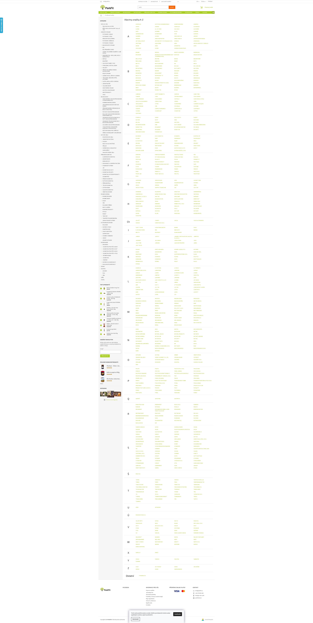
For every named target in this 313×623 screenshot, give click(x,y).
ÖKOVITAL (176, 362)
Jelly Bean (157, 240)
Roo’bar (196, 418)
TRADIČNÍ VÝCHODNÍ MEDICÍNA (110, 218)
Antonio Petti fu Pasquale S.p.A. (163, 41)
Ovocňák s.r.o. (198, 360)
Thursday (177, 489)
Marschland (177, 306)
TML (195, 492)
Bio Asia (176, 66)
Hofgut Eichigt (198, 206)
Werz (195, 539)
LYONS (156, 294)
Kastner (196, 249)
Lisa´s (156, 285)
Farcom (138, 157)
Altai (175, 34)
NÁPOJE (104, 59)
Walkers (157, 537)
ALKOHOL (103, 269)
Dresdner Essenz (140, 132)
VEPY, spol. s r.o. (198, 523)
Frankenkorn (158, 169)
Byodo (176, 90)
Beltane (157, 59)
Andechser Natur (159, 38)
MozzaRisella (197, 318)
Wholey (138, 544)
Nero (195, 341)
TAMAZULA (157, 480)
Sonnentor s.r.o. (140, 456)
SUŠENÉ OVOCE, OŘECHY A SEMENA (111, 76)
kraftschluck (197, 259)
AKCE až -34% (104, 24)
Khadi (175, 252)
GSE (175, 187)
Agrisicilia (177, 26)
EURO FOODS (197, 146)
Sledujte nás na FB (199, 595)
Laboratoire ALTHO (141, 270)
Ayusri (156, 48)
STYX (175, 463)
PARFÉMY (105, 260)
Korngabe (138, 259)
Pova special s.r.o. (160, 383)
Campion (176, 94)
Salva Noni (138, 432)
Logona (138, 287)
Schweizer (177, 446)
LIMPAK (176, 282)
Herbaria (157, 204)
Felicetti (157, 159)
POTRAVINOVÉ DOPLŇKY (107, 222)
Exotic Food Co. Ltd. (179, 148)
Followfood (177, 166)
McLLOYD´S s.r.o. (178, 308)
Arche (137, 46)
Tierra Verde (197, 489)
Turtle (195, 499)
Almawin (196, 31)
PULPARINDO (177, 390)
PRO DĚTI (105, 68)
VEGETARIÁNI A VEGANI (108, 88)
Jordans (157, 243)
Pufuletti (196, 388)
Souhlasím (177, 614)
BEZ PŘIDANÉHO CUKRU (108, 49)
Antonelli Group (140, 41)
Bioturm (196, 75)
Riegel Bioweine (159, 416)
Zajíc (137, 567)
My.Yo (137, 325)
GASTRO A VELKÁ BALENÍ (108, 90)
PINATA (176, 378)
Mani (195, 303)
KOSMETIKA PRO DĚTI (108, 172)
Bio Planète (177, 68)
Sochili (176, 451)
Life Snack (196, 280)
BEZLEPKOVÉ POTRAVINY (109, 45)
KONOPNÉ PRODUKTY (108, 209)
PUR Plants (139, 393)
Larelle (196, 270)
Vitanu (156, 528)
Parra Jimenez (178, 371)
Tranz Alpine (139, 499)
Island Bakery (178, 232)
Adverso (196, 24)
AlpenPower (158, 34)
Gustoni (196, 187)
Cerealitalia (158, 101)
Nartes (176, 329)
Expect (195, 148)
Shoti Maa (196, 441)
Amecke (196, 36)
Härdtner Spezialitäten (180, 194)
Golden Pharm (159, 183)
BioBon (157, 71)
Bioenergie (138, 73)
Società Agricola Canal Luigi (201, 449)
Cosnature (177, 111)
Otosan (138, 360)
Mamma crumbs (159, 303)
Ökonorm (157, 362)
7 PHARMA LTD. (142, 576)
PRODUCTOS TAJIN (198, 385)
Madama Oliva (178, 298)
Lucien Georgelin (159, 292)
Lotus (176, 289)
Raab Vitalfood (140, 404)
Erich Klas (138, 146)
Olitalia (157, 355)
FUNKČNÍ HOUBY (106, 229)
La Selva (176, 268)
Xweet (156, 552)
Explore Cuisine (140, 150)
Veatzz (176, 521)
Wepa (175, 539)
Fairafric (138, 154)
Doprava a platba (142, 1)
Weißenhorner (140, 539)
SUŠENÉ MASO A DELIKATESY (109, 148)
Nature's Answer (198, 336)
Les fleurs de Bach (141, 280)
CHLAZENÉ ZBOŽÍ (107, 86)
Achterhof (197, 26)
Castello (176, 99)
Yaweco (157, 559)
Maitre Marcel (197, 301)
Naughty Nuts (159, 341)
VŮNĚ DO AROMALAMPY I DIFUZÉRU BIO (112, 133)
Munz (175, 322)
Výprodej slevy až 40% (108, 26)
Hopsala (138, 211)
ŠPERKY (103, 266)
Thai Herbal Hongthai (141, 487)
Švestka (138, 474)
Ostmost (196, 357)
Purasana (177, 393)
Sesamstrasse (140, 441)
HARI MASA (196, 194)
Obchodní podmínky (166, 1)
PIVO (104, 273)
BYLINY (104, 201)
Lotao (156, 289)
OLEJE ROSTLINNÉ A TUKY (109, 63)
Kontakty (148, 605)
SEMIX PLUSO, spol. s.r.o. (200, 439)
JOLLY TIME (138, 243)
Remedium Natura (198, 409)
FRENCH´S (157, 171)
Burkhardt (139, 90)
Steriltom (138, 461)
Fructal (176, 174)
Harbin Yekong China (160, 194)
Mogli (195, 313)
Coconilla (177, 106)
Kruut (176, 261)
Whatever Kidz (159, 542)
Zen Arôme (196, 567)
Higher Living (139, 206)
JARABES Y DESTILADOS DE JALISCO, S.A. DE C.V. (183, 237)
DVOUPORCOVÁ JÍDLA (108, 137)
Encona (138, 143)
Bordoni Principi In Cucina (162, 83)
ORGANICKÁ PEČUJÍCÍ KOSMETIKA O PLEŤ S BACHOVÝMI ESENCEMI (111, 118)
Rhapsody (157, 413)
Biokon (176, 73)
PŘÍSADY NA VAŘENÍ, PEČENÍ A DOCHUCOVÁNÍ (110, 70)
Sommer (176, 453)
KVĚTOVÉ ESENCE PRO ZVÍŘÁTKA (110, 130)
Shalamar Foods (159, 441)
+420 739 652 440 (199, 593)
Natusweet (139, 341)
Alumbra (138, 36)
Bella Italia (139, 59)
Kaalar (138, 249)
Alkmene (157, 31)
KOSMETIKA (106, 258)
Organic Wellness (140, 357)
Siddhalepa (196, 446)
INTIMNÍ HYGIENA (107, 255)
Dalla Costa (177, 117)
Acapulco (138, 24)
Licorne (176, 280)
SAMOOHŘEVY (106, 150)
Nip (175, 343)
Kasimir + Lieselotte (179, 249)
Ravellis (176, 407)
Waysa (176, 537)
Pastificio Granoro (141, 373)
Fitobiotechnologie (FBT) (162, 164)
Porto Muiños (140, 383)
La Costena (158, 268)
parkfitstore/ (198, 598)
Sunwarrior (158, 465)
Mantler (138, 306)
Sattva (196, 437)
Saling (195, 427)
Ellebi (175, 141)
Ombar (176, 355)
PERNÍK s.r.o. (139, 378)
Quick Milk (157, 398)
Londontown (139, 289)
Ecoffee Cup (197, 136)
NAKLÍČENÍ (105, 61)
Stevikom (157, 461)
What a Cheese (139, 542)
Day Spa (138, 120)
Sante (176, 437)
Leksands (157, 277)
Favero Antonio (178, 157)
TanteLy (176, 480)
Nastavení (135, 619)
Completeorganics (160, 108)
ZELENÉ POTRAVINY (107, 240)
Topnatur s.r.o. (198, 494)
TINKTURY (105, 216)
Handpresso (139, 194)
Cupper (195, 111)
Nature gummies (140, 336)
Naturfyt (176, 339)
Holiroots (158, 208)
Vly (136, 533)
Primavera (157, 385)
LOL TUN (157, 287)
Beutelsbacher (159, 63)
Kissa (156, 254)
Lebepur (157, 275)
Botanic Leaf (158, 85)
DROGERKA (105, 244)
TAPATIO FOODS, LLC (199, 480)
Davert (195, 117)
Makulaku (138, 303)
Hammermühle (197, 192)
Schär (176, 444)
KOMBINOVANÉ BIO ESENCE (109, 102)
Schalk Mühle (158, 444)
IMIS (156, 230)
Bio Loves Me (197, 66)
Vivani (156, 530)
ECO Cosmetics (159, 136)
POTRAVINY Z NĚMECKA (108, 41)
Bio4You (138, 71)
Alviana (157, 36)
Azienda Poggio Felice (180, 48)
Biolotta (138, 75)
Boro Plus (196, 83)
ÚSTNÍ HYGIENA (106, 187)
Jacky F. (157, 236)
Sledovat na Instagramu (112, 400)
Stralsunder (197, 461)
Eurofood (138, 148)
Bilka (137, 66)
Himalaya (176, 206)
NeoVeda (176, 341)
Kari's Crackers (159, 249)
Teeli (175, 482)
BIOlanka (196, 73)
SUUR (175, 465)
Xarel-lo (138, 552)
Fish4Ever (138, 164)
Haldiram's (158, 192)
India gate (177, 230)
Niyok (195, 343)
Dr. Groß (196, 127)
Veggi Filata (139, 523)
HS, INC (156, 213)
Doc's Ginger (177, 125)
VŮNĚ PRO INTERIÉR (107, 192)
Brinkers (196, 85)
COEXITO (138, 108)
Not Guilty (177, 346)
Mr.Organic (139, 320)
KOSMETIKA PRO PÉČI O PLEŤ (110, 249)
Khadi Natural (197, 252)
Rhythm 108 (177, 413)
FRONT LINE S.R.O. (159, 174)
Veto (137, 526)
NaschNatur (139, 331)
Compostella (178, 108)
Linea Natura (197, 282)
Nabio (137, 329)
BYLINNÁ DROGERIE (107, 196)
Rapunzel (157, 407)
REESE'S (196, 407)
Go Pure (138, 183)
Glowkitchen (197, 180)
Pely (175, 376)
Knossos (138, 256)
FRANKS (176, 169)
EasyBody (138, 136)
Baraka (157, 52)
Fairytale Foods (178, 154)
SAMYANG (176, 434)
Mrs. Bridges (177, 320)
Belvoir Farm (197, 59)
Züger (156, 569)
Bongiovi (196, 80)
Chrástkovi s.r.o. (159, 223)
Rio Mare (196, 416)
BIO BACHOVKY (104, 97)
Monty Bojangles (198, 315)
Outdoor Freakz (159, 360)
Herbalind (138, 204)
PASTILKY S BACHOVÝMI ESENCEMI (111, 112)
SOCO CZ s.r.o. (139, 451)
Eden (156, 138)
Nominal (138, 346)
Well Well (157, 539)
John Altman (177, 240)
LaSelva (138, 273)
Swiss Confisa (178, 468)
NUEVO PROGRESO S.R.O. (200, 348)
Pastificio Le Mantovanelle (162, 373)
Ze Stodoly (158, 567)
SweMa (157, 468)
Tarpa (156, 482)
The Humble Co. (198, 487)
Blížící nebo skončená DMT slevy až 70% (111, 29)
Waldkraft (139, 537)
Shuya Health (139, 444)
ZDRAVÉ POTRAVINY (106, 32)
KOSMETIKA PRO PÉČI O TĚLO (110, 253)
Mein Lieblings (197, 308)
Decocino (196, 120)
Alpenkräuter (139, 34)
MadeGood (196, 298)
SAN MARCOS (197, 434)
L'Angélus (138, 268)
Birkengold (197, 78)
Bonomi (138, 83)
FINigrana (176, 162)
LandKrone (158, 270)
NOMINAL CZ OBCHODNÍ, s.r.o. (162, 346)
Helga (156, 201)
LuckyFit (196, 292)
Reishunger (177, 409)
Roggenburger (140, 418)
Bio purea (196, 68)
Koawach (157, 256)
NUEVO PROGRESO (159, 348)
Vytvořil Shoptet (209, 619)
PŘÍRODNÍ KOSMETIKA (106, 155)
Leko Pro (138, 277)
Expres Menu (158, 150)
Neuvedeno (158, 343)
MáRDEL (157, 306)
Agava (137, 26)
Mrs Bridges (158, 320)
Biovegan (138, 78)
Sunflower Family (198, 463)
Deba (175, 120)
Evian (156, 148)
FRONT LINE (138, 174)
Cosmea (138, 111)
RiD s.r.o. (196, 413)
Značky (102, 280)
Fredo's (196, 169)
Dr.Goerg (157, 129)
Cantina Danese (178, 96)
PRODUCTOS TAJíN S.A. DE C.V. (143, 388)
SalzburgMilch (198, 432)
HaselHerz (138, 199)
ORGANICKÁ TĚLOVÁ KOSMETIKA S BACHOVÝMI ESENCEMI (111, 121)
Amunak (138, 38)
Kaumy (137, 252)
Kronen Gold (139, 261)
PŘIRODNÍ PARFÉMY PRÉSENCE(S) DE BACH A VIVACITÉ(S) (111, 109)
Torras (138, 496)
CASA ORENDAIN (140, 99)
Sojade (195, 451)
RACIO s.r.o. (177, 404)
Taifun (137, 480)
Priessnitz (138, 385)
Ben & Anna (138, 61)
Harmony (196, 196)
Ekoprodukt (197, 138)
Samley (157, 434)
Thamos (157, 487)
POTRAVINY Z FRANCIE (108, 43)
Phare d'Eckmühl (159, 378)
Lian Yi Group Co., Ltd (160, 280)
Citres (157, 104)
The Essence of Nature (180, 487)
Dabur (156, 117)
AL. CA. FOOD (158, 29)
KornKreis (158, 259)
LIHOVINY (105, 271)
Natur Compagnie (140, 334)
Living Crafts (197, 285)
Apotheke (138, 43)
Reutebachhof (140, 413)
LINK (137, 285)
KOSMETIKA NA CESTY (108, 170)
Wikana (157, 544)
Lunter (138, 294)
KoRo (175, 259)
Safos (156, 427)
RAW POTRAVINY (107, 73)
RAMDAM (138, 407)
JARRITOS (196, 236)
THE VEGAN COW (140, 489)
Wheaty (176, 542)
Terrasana (197, 484)
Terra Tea (177, 484)
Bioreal (176, 75)
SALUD (156, 429)
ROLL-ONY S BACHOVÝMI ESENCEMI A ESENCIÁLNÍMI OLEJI (111, 114)
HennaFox (176, 201)
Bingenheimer (158, 66)
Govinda (196, 183)
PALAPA (137, 369)
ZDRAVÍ (104, 238)
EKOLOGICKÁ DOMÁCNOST (109, 264)
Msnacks (196, 320)
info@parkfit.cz (199, 591)
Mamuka (176, 303)
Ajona (137, 29)
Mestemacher (178, 310)
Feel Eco (196, 157)
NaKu (156, 329)
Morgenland (139, 318)
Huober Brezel (197, 213)
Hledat (172, 7)
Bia (175, 63)
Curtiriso (138, 113)
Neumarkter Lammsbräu (142, 343)
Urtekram (157, 507)
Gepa (175, 180)
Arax (175, 43)
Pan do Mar (197, 369)
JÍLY (103, 168)
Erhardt (196, 143)
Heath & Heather (178, 199)
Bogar (157, 80)
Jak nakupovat (154, 1)
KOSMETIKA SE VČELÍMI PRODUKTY (111, 174)
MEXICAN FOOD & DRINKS (109, 38)
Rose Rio (138, 420)
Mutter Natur (197, 322)
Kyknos (138, 264)
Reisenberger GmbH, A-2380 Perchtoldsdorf (162, 410)
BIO (103, 47)
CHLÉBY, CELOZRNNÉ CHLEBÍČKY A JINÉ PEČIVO (112, 52)
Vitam (137, 528)
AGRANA (157, 26)
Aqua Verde (158, 43)
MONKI (175, 315)
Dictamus (196, 122)
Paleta (157, 369)
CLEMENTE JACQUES (199, 104)
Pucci (175, 388)
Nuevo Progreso (178, 348)
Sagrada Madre (178, 427)
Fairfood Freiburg (160, 154)
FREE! (137, 171)
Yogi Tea (176, 559)
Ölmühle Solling (198, 362)
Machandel (158, 301)
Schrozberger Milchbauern (162, 446)
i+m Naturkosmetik (160, 227)
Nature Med (177, 336)
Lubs (137, 292)
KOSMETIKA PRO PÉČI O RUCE (110, 251)
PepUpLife (196, 376)
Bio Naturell (139, 68)
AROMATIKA (177, 46)
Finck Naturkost (159, 162)
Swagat (196, 465)
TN (136, 494)
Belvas (176, 59)
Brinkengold (177, 85)
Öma (137, 364)
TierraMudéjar (140, 492)
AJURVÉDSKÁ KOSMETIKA (109, 157)
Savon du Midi (139, 439)
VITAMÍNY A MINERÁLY (108, 236)
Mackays (157, 298)
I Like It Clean (139, 227)
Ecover (138, 138)
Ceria (195, 101)
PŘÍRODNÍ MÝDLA (107, 183)
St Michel (196, 458)
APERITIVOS (196, 41)
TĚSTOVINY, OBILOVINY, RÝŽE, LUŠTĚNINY (110, 78)
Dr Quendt (158, 127)
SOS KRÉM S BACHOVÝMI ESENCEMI (111, 125)
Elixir (156, 141)
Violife (176, 526)
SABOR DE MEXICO (140, 427)
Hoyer (137, 213)
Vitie (137, 530)
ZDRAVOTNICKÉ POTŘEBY (109, 220)
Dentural (176, 122)
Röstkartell (177, 420)
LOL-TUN (176, 287)
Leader (195, 273)
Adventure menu (178, 24)
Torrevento (177, 496)
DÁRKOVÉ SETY (106, 161)
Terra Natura (158, 484)
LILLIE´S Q (138, 282)
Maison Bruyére (178, 301)
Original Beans (178, 357)
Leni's (195, 277)
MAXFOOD (157, 308)
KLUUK (195, 254)
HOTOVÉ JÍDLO (104, 135)
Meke (137, 310)
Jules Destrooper (179, 243)
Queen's (138, 398)
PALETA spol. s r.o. (179, 369)
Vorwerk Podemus (199, 533)
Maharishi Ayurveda (141, 301)
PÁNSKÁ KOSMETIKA (108, 179)
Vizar (175, 530)
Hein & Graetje (139, 201)
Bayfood (176, 55)
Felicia (176, 159)
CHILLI (104, 94)
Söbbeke (157, 449)
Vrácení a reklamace (151, 601)
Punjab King (197, 390)
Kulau (195, 261)
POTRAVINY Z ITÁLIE (107, 36)
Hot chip (176, 211)
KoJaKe (176, 256)
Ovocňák (176, 360)
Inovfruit (157, 232)
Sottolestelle (198, 456)
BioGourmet (158, 73)
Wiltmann (176, 544)
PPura (176, 383)
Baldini (137, 52)
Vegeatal (196, 521)
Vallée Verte (139, 521)
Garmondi (138, 180)
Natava (157, 331)
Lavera (157, 273)
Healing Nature (159, 199)
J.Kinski (138, 236)
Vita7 (195, 526)
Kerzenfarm (158, 252)
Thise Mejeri (158, 489)
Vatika (156, 521)
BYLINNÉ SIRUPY (106, 198)
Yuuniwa (138, 561)
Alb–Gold (176, 29)
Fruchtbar (197, 174)
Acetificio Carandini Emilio (162, 24)
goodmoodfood (178, 183)
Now (195, 346)
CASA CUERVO (197, 96)
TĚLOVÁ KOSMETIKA (108, 185)
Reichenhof (139, 409)
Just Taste (139, 245)
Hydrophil (138, 216)
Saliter (138, 429)
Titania (176, 492)
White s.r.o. (197, 542)
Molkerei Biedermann (141, 315)
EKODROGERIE (104, 242)
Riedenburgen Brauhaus (142, 416)
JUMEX (195, 243)
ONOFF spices (197, 355)
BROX (137, 87)
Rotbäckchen (197, 420)
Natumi (195, 331)
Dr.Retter (177, 129)
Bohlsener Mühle (178, 80)
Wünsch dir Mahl (140, 547)
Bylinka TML (158, 90)
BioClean (176, 71)
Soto (175, 456)
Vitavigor (196, 528)
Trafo (195, 496)
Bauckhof (138, 55)
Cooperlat (197, 108)
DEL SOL (138, 122)
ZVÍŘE (102, 277)
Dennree (157, 122)
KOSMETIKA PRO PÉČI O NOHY (110, 247)
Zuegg (137, 569)
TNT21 (156, 494)
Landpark (176, 270)
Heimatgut (196, 199)
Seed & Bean (177, 439)
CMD (156, 106)
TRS (175, 499)
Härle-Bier (177, 196)
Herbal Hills (197, 201)
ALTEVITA (196, 34)
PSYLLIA (104, 212)
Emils (195, 141)
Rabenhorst (158, 404)
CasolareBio (158, 99)
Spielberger (177, 458)
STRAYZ (157, 463)
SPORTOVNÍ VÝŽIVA (107, 231)
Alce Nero (196, 29)
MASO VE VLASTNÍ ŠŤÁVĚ (109, 144)
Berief (176, 61)
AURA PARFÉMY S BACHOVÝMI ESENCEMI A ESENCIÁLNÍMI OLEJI (112, 99)
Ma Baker (138, 298)
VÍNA (104, 275)
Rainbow (196, 404)
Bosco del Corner (141, 85)
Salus (195, 429)
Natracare (177, 331)
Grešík (176, 185)
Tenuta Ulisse (139, 484)
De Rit (156, 120)
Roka (156, 418)
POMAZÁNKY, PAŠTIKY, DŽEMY (110, 65)
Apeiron (176, 41)
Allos (175, 31)
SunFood (138, 465)
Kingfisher (138, 254)
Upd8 (137, 507)
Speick (137, 458)
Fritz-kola (196, 171)
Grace (137, 185)
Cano (156, 96)
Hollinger (196, 208)
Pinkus (137, 380)
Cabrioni (138, 94)
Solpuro (157, 453)
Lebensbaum (139, 275)
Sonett (196, 453)
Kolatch (196, 256)
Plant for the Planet (161, 380)
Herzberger (197, 204)
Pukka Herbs (158, 390)
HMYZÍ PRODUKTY (107, 92)
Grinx (195, 185)
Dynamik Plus (158, 132)
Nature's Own (139, 339)
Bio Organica (158, 68)
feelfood (138, 159)
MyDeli (156, 325)
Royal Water (139, 423)
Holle (175, 208)
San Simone (139, 437)
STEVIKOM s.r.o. (178, 461)
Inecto (137, 232)
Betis (195, 61)
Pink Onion (196, 378)
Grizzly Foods (139, 187)
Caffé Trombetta (160, 94)
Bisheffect (139, 80)
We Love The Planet (199, 537)
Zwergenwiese (178, 569)
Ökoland (138, 362)
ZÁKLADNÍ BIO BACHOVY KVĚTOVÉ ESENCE (111, 105)
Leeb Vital (196, 275)
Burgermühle (197, 87)
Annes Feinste (178, 38)
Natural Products (179, 334)
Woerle (196, 544)
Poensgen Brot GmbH (180, 380)
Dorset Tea (139, 127)
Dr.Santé (196, 129)
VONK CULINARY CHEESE (180, 533)
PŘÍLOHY (105, 146)
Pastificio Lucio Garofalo (181, 373)
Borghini (176, 83)
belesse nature (198, 55)
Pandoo (138, 371)
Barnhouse (197, 52)
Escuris (176, 146)
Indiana (195, 230)
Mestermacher (198, 310)
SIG (136, 449)
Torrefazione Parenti (161, 496)
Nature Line (158, 336)
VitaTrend (177, 528)
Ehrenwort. (177, 138)
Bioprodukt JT (159, 75)
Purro (195, 393)
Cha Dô (137, 220)
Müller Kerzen (139, 322)
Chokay (138, 223)
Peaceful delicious (141, 376)
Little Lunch (177, 285)
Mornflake (158, 318)
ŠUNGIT (104, 214)
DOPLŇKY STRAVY (107, 227)
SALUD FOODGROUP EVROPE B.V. (182, 429)
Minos (137, 313)
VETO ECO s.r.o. (159, 526)
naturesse (158, 339)
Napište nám (149, 603)
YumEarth (196, 559)
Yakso (137, 559)
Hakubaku (138, 192)
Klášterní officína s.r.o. (180, 254)
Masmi (137, 308)
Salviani (176, 432)
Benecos (157, 61)
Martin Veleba (197, 306)
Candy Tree (197, 94)
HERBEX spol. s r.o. (179, 204)
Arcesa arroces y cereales (201, 43)
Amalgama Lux (178, 36)
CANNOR (138, 96)
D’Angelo (138, 117)
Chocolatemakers (199, 220)
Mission (176, 313)
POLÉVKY (105, 141)
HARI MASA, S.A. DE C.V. (141, 196)
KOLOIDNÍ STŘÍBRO (107, 205)
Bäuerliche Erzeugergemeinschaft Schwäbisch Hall (164, 55)
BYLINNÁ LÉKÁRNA (105, 194)
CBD (104, 203)
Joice (195, 240)
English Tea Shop (159, 143)
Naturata (196, 334)
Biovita (176, 78)
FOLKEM (157, 166)
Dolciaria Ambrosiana (199, 125)
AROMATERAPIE (106, 159)
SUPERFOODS (106, 233)
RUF (156, 423)
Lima (156, 282)
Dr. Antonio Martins (179, 127)
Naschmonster (198, 329)
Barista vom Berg (179, 52)
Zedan (175, 567)
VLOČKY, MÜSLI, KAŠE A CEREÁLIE (110, 81)
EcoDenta (177, 136)
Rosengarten (158, 420)
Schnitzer (138, 446)
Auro (195, 46)
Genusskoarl (158, 180)
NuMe (137, 351)
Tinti (156, 492)
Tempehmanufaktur (199, 482)
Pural (156, 393)
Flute (137, 166)
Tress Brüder (158, 499)
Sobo (175, 449)
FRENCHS (176, 171)
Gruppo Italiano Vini (160, 187)
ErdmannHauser (178, 143)
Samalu (138, 434)
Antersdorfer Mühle (199, 38)
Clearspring (177, 104)
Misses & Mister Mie (160, 313)
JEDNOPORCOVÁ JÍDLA (108, 139)
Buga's (157, 87)
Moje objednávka (150, 599)
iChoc (195, 227)
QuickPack (177, 398)
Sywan (195, 468)
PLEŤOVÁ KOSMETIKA (108, 181)
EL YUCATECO (139, 141)
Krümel (157, 261)
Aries (156, 46)
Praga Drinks (197, 383)
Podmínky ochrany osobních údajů (154, 596)
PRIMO (175, 385)
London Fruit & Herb (199, 287)
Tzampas (138, 501)
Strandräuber (140, 463)
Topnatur (177, 494)
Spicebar (157, 458)
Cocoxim (196, 106)
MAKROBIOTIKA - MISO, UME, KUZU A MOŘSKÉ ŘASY (111, 56)
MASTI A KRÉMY (106, 207)
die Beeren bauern (140, 125)
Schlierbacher (197, 444)
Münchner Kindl (159, 322)
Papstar (157, 371)
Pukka (137, 390)
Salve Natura (158, 432)
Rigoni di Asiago (178, 416)
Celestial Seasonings (141, 101)
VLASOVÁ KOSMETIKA (108, 190)
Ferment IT (196, 159)
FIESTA (137, 162)
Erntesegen (158, 146)
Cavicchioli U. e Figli (199, 99)
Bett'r (137, 63)
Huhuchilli (177, 213)
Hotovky (196, 211)
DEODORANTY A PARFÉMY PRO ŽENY (111, 163)
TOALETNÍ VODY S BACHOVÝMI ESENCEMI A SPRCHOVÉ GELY (110, 127)
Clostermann (139, 106)
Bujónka (176, 87)
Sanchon (157, 437)
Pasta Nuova (197, 371)
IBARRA (176, 227)
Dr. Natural (139, 129)
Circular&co (139, 104)
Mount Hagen (177, 318)
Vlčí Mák (196, 530)
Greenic (157, 185)
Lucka (175, 292)
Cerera (176, 101)
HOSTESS (157, 211)
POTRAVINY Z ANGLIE (108, 34)
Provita (157, 388)
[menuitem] (104, 12)
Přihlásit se (104, 356)
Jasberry (138, 240)
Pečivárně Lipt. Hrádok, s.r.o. (163, 376)
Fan (194, 154)
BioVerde (157, 78)
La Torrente (197, 268)
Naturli (196, 339)
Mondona (157, 315)
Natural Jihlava (159, 334)
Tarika (137, 482)
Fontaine (196, 166)
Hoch (137, 208)
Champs (157, 220)
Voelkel (157, 533)
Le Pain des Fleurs (179, 273)
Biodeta (196, 71)
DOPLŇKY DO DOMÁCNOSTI (109, 262)
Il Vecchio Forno (140, 230)
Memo (156, 310)
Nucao (137, 348)
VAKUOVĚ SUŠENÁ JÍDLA (108, 152)
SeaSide (157, 439)
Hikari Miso (158, 206)
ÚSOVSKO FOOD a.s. (141, 515)
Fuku (137, 176)
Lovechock (197, 289)
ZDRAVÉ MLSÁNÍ (106, 83)
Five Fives (176, 164)
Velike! (176, 523)
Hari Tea (157, 196)
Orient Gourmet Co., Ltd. (161, 357)
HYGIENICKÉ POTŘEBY (108, 166)
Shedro (176, 441)
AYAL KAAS (138, 48)
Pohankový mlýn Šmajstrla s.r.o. (203, 380)
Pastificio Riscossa (199, 373)
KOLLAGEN (105, 225)
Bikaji (195, 63)
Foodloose (139, 169)
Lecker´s (176, 275)
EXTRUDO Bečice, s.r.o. (180, 150)
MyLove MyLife (178, 325)
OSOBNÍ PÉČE (106, 176)
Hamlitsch (177, 192)
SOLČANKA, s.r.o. (140, 453)
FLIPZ (195, 164)
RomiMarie (177, 418)
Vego (156, 523)
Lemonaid (176, 277)
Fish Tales (196, 162)
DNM (156, 125)
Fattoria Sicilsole (160, 157)
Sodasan (157, 451)
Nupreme (157, 351)
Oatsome (138, 355)
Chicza (176, 220)
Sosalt (157, 456)
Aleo (137, 31)
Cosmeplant (158, 111)
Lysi (175, 294)
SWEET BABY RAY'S (140, 468)
